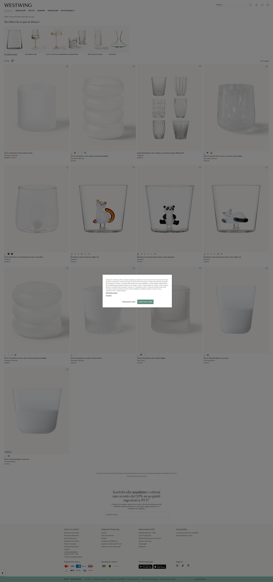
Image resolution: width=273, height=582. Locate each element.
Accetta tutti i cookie (145, 302)
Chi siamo (109, 295)
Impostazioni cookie (128, 301)
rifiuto (159, 289)
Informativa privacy (111, 293)
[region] (137, 291)
